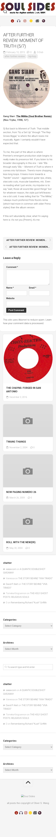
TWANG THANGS (16, 441)
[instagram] (25, 21)
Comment (12, 267)
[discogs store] (43, 21)
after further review (15, 56)
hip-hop (32, 56)
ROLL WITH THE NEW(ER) (20, 542)
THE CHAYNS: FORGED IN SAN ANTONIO (23, 389)
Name (10, 287)
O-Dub (40, 52)
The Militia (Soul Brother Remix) (34, 116)
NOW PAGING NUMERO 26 (21, 492)
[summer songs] (31, 21)
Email (32, 287)
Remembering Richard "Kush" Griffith (29, 602)
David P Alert (12, 584)
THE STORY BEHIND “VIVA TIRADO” (35, 578)
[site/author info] (12, 21)
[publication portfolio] (37, 21)
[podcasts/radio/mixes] (19, 21)
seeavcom (11, 569)
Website (10, 298)
